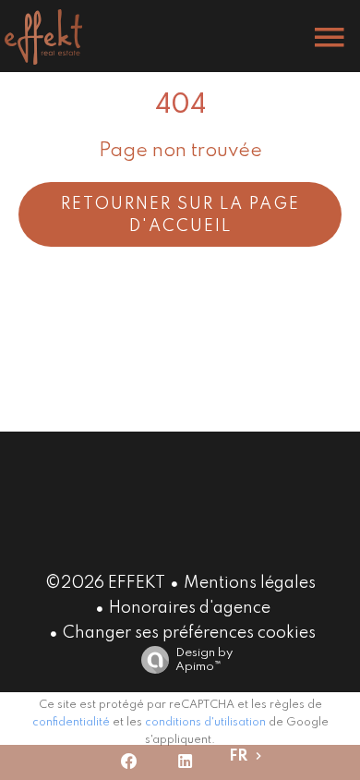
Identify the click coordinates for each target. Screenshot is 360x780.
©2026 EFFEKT (105, 583)
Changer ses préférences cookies (189, 633)
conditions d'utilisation (205, 722)
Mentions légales (250, 583)
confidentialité (71, 722)
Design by (204, 660)
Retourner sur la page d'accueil (180, 215)
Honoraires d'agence (189, 608)
